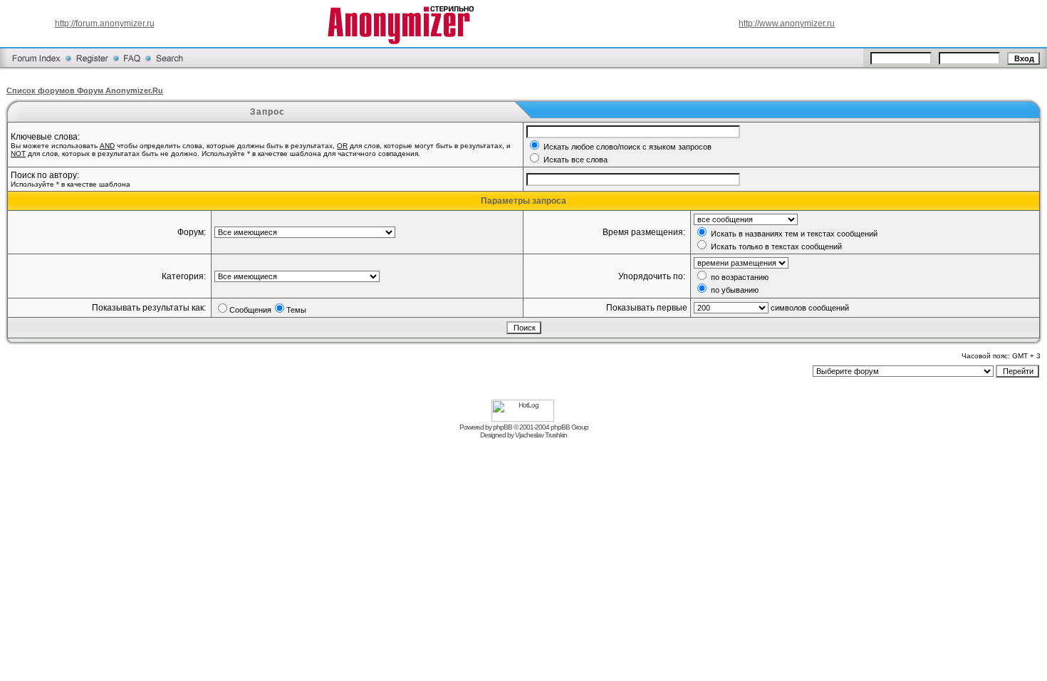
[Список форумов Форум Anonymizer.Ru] (36, 67)
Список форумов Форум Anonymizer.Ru (84, 90)
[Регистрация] (92, 67)
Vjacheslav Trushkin (541, 435)
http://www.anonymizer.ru (787, 23)
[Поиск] (169, 67)
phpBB (502, 427)
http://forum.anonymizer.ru (105, 23)
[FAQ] (132, 67)
